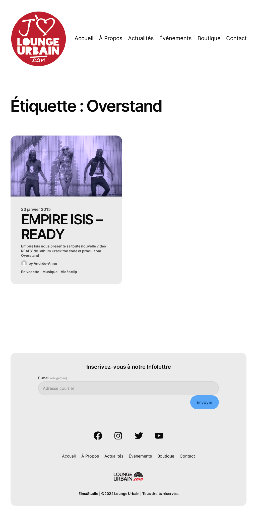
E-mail (52, 378)
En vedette (30, 272)
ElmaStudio (88, 493)
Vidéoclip (69, 272)
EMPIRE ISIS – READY (61, 226)
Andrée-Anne (45, 263)
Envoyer (204, 402)
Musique (49, 272)
